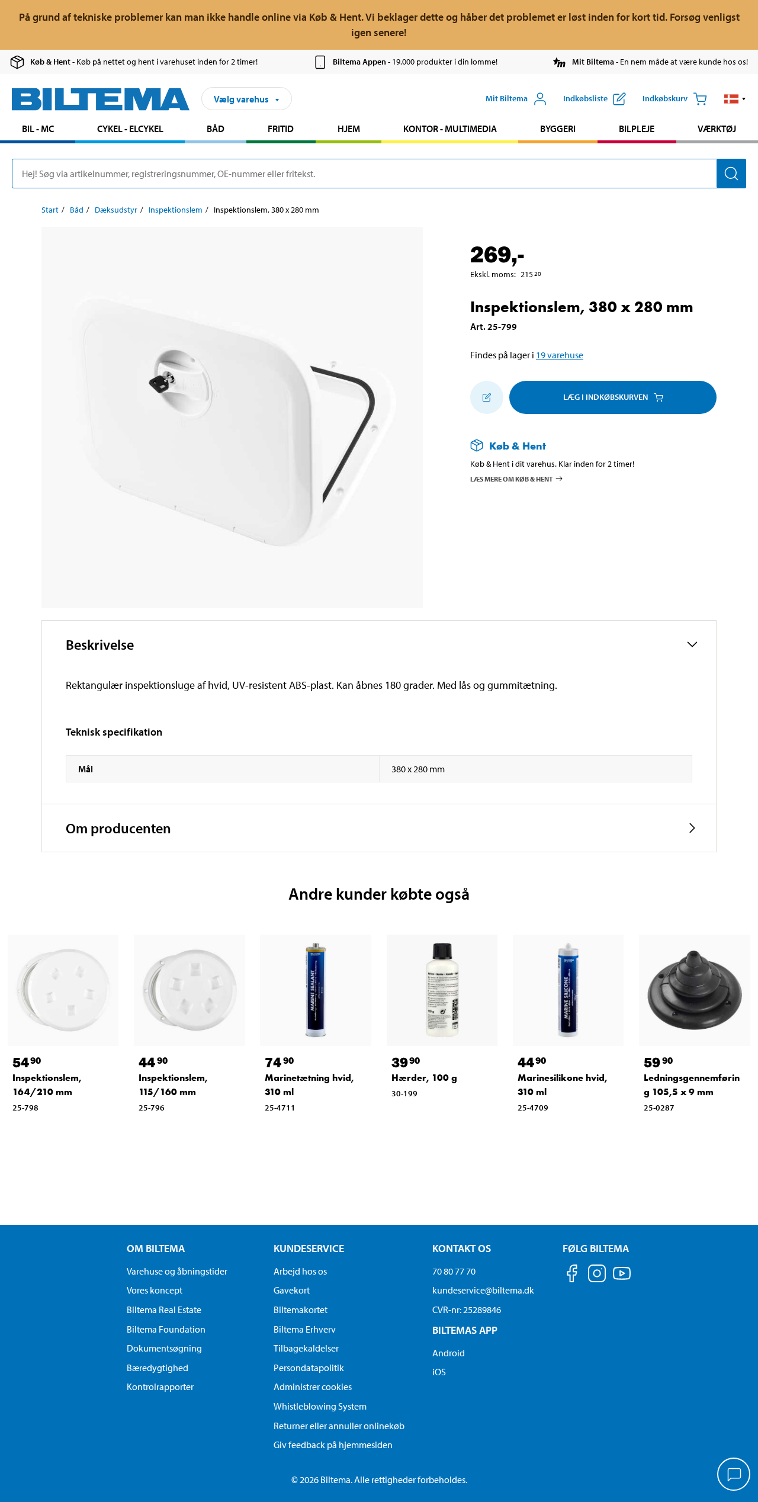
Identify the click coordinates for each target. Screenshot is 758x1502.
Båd (215, 128)
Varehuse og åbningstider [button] (177, 1271)
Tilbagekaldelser (306, 1348)
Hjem (349, 128)
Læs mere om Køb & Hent (511, 478)
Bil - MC (38, 128)
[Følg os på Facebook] (572, 1275)
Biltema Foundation (166, 1329)
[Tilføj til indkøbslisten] (486, 397)
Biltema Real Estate (164, 1309)
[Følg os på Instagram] (596, 1275)
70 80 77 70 (454, 1271)
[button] (735, 99)
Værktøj (717, 128)
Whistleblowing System (320, 1406)
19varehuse (559, 355)
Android (448, 1353)
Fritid (281, 128)
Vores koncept (154, 1290)
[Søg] (731, 173)
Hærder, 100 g (424, 1077)
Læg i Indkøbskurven (605, 396)
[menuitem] (37, 130)
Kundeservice (309, 1248)
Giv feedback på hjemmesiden (333, 1444)
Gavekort (292, 1290)
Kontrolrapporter (160, 1386)
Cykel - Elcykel (130, 128)
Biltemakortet (300, 1309)
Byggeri (558, 128)
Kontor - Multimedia (450, 128)
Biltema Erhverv (305, 1329)
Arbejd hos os (300, 1271)
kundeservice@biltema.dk (483, 1290)
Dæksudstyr (116, 209)
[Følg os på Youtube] (621, 1279)
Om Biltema (156, 1248)
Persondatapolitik (309, 1367)
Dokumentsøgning (164, 1348)
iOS (439, 1372)
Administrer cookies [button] (313, 1386)
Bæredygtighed (157, 1367)
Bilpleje (636, 128)
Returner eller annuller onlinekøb (339, 1426)
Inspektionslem (176, 209)
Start (50, 209)
